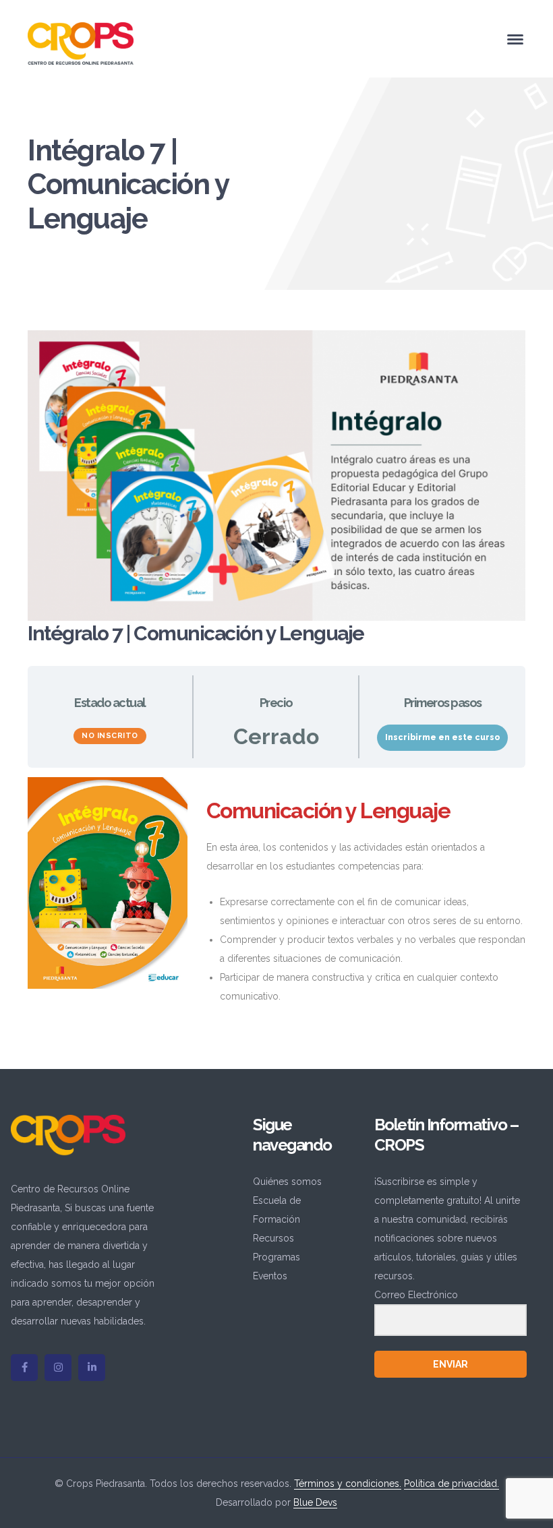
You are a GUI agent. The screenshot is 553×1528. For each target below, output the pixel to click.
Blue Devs (315, 1502)
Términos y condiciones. (347, 1483)
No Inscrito (110, 735)
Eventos (270, 1276)
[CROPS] (81, 42)
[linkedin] (91, 1367)
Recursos (273, 1238)
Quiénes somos (287, 1181)
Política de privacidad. (451, 1483)
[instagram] (58, 1367)
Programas (276, 1257)
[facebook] (24, 1367)
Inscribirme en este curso (442, 737)
